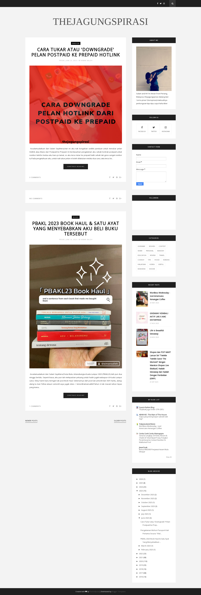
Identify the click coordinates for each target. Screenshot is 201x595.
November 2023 (147, 498)
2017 (141, 573)
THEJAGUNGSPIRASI (100, 21)
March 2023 (146, 546)
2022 (141, 553)
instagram (166, 131)
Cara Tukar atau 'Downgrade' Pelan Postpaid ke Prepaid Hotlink (75, 52)
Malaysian (142, 264)
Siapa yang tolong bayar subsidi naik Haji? (153, 418)
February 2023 (147, 549)
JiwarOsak (143, 447)
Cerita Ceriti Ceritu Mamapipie (151, 433)
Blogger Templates (119, 591)
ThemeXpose (94, 591)
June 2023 (145, 518)
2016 (141, 577)
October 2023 (146, 502)
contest (162, 246)
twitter (154, 131)
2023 (141, 490)
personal (150, 251)
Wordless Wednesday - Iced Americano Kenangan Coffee (160, 296)
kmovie (152, 269)
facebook (142, 131)
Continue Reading (76, 166)
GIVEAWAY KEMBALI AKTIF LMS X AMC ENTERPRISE (159, 316)
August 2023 (146, 510)
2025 (141, 483)
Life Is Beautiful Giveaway (157, 332)
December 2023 (147, 494)
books (75, 217)
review (152, 255)
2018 (141, 569)
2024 (141, 487)
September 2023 (148, 506)
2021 (141, 557)
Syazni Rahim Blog (146, 407)
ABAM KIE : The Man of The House (153, 414)
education (142, 255)
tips (149, 260)
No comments (35, 198)
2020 (141, 561)
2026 (141, 479)
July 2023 (144, 514)
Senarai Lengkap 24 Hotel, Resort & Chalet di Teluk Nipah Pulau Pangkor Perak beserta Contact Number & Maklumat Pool (153, 438)
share (140, 251)
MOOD (157, 260)
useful (161, 264)
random (75, 43)
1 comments (35, 406)
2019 (141, 565)
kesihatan (141, 269)
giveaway (141, 246)
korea (152, 264)
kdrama (166, 260)
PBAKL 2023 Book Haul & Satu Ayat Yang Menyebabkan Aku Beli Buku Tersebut (75, 229)
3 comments (35, 177)
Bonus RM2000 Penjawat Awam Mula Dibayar (153, 450)
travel (161, 255)
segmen (152, 246)
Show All (169, 457)
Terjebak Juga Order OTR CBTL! (151, 409)
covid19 (141, 260)
